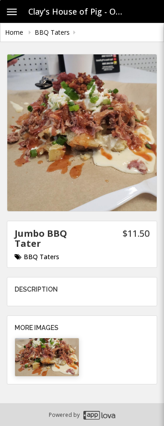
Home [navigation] (15, 32)
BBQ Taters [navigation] (52, 32)
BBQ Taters (41, 256)
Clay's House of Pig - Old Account (79, 11)
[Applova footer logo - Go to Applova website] (99, 415)
